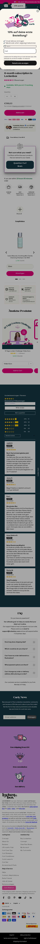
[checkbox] (20, 46)
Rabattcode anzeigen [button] (20, 63)
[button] (37, 11)
